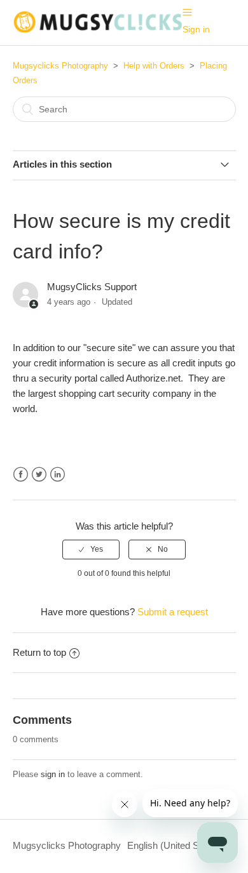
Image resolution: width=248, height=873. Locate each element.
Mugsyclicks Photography (60, 65)
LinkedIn (57, 475)
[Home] (98, 28)
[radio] (91, 549)
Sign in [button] (196, 29)
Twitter (39, 475)
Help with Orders (153, 65)
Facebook (21, 475)
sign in (53, 774)
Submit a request (172, 611)
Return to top (39, 652)
